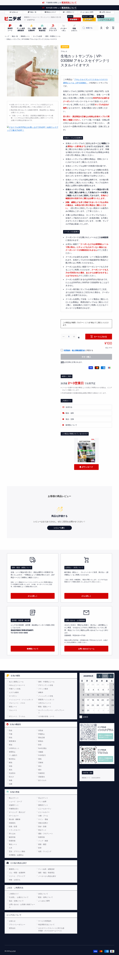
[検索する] (83, 27)
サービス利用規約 (44, 921)
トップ (7, 36)
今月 (105, 676)
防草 (39, 848)
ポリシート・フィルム (17, 716)
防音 (39, 745)
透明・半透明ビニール (52, 36)
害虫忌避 (41, 737)
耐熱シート (13, 707)
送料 (62, 362)
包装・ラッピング (44, 851)
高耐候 (40, 762)
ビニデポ (13, 951)
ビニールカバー (44, 812)
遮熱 (39, 759)
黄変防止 (12, 752)
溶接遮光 (41, 777)
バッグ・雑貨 (43, 841)
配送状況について (69, 2)
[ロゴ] (13, 18)
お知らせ (12, 921)
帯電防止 (41, 734)
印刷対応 (41, 773)
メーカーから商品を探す (47, 876)
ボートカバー (14, 816)
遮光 (10, 770)
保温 (10, 766)
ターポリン (13, 696)
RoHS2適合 (42, 748)
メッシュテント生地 (45, 696)
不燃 (10, 734)
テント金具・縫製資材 (46, 869)
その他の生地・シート (46, 716)
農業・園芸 (42, 844)
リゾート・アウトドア (17, 876)
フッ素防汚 (13, 755)
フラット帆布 (43, 689)
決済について (43, 894)
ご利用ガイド (14, 894)
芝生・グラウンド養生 (17, 851)
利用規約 (67, 350)
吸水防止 (12, 759)
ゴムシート (13, 710)
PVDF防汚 (42, 755)
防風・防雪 (13, 826)
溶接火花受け (43, 823)
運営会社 (12, 928)
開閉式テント (43, 805)
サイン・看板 (43, 819)
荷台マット (42, 830)
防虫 (10, 737)
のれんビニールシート (17, 685)
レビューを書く (59, 528)
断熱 (10, 762)
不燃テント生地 (14, 689)
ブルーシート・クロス (17, 703)
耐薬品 (40, 741)
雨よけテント (14, 798)
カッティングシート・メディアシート (51, 711)
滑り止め (12, 834)
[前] (99, 676)
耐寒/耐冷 (12, 741)
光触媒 (40, 752)
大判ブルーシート (44, 703)
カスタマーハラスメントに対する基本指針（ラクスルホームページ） (51, 929)
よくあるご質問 (44, 901)
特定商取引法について (46, 924)
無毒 (10, 780)
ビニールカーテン (44, 809)
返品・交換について (16, 901)
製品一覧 (15, 36)
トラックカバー (14, 830)
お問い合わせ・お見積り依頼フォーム (22, 905)
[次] (111, 676)
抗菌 (10, 784)
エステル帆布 (14, 692)
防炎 (10, 730)
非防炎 (40, 730)
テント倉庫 (42, 801)
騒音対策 (12, 837)
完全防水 (12, 773)
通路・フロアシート (45, 834)
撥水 (39, 770)
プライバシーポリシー (17, 924)
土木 (10, 848)
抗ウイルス (42, 780)
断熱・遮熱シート (44, 707)
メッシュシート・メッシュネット (21, 699)
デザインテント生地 (45, 685)
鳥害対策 (41, 837)
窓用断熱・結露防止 (16, 855)
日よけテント (43, 798)
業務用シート (25, 36)
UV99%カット (14, 748)
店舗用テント (14, 805)
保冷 (39, 766)
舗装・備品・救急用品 (46, 873)
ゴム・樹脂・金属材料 (17, 873)
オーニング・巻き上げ (17, 812)
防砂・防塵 (42, 826)
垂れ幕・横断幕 (14, 819)
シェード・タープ (15, 801)
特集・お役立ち (14, 880)
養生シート (13, 844)
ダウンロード (87, 467)
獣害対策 (12, 841)
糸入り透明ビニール (16, 682)
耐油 (10, 745)
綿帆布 (40, 692)
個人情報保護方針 (78, 350)
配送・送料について (45, 897)
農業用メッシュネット (46, 699)
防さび (11, 777)
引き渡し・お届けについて (18, 897)
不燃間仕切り (14, 809)
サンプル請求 (37, 36)
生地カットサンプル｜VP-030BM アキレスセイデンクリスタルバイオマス (32, 39)
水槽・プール (43, 816)
